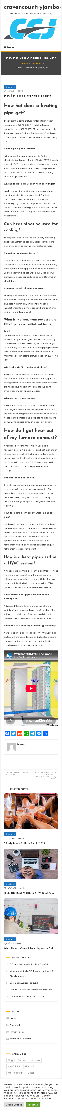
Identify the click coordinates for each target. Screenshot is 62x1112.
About (13, 1018)
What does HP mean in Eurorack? (17, 773)
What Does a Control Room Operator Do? (28, 948)
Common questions (29, 1060)
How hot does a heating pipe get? (27, 96)
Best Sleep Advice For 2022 (24, 982)
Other (31, 1072)
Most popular (15, 1072)
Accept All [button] (33, 1104)
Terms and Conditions (21, 1038)
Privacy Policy (17, 1031)
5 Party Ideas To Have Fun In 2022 (24, 843)
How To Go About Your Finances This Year (31, 989)
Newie (20, 90)
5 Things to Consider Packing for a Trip (29, 964)
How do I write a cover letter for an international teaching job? (45, 775)
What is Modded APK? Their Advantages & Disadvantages (31, 974)
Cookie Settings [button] (14, 1104)
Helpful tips (14, 1066)
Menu (10, 47)
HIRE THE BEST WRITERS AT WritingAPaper (29, 893)
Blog (10, 1060)
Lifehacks (10, 87)
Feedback (15, 1025)
